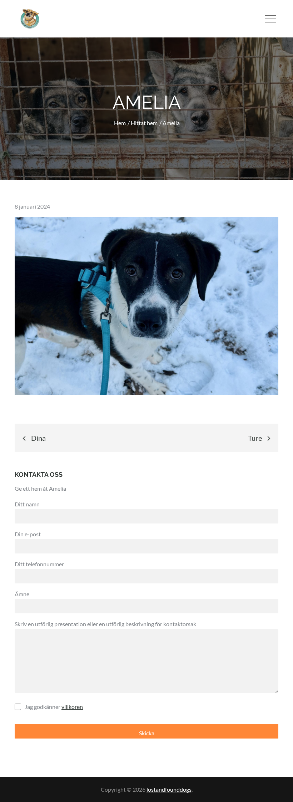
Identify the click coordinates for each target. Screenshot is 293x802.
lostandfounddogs (169, 789)
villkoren (72, 706)
